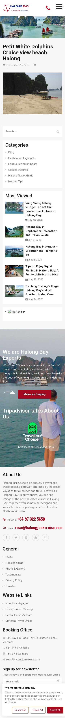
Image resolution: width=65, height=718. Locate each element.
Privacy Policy (13, 580)
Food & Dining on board (22, 164)
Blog (11, 152)
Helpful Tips (15, 181)
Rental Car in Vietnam (18, 615)
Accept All (55, 710)
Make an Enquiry (34, 394)
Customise (20, 710)
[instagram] (25, 537)
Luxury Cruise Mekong (19, 609)
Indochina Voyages (16, 603)
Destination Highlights (22, 158)
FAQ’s (9, 557)
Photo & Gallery (15, 568)
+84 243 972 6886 (17, 648)
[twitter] (16, 537)
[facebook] (6, 537)
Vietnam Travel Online (18, 621)
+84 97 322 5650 (31, 519)
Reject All (38, 710)
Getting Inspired (18, 170)
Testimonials (13, 574)
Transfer (10, 586)
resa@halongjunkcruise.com (38, 527)
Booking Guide (14, 563)
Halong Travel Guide (20, 175)
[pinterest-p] (45, 537)
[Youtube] (35, 537)
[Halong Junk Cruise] (16, 7)
